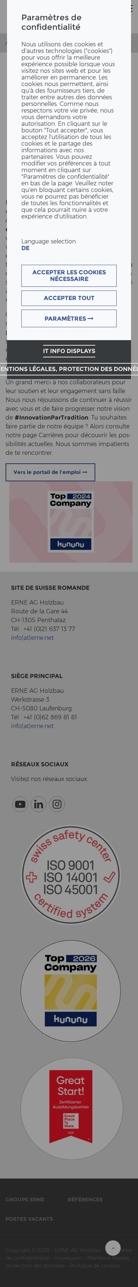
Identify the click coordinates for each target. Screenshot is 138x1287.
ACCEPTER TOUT (69, 298)
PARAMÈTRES (66, 318)
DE (25, 248)
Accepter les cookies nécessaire (69, 275)
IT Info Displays (69, 350)
